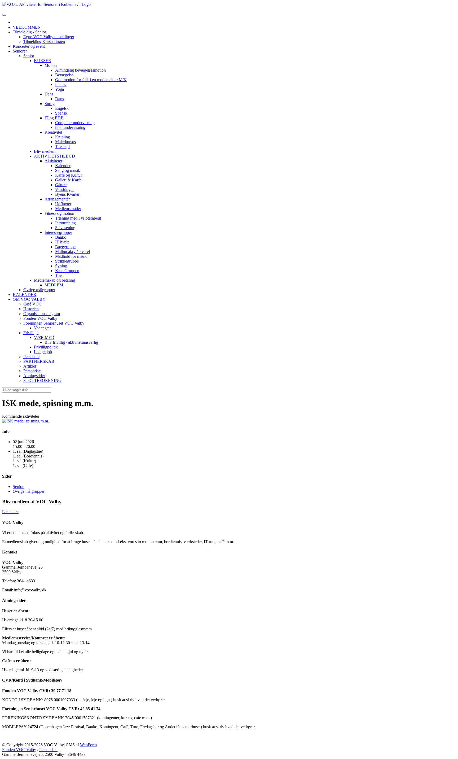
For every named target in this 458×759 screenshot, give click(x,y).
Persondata (48, 749)
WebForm (88, 745)
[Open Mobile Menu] (4, 15)
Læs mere (10, 511)
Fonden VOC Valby (19, 749)
